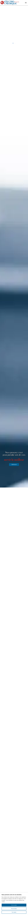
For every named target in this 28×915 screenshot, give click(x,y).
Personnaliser (14, 908)
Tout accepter (14, 905)
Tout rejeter (14, 912)
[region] (14, 904)
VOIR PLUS (13, 464)
